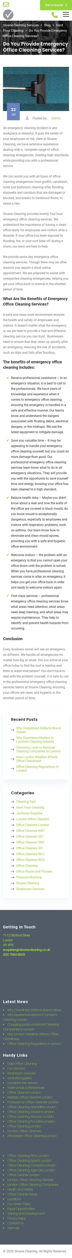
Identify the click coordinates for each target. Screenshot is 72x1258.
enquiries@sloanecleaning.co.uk (26, 949)
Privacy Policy (16, 1218)
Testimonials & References (25, 1087)
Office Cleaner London (23, 1175)
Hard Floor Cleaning (30, 807)
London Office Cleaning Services (30, 1180)
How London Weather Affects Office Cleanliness (37, 759)
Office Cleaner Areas (22, 1194)
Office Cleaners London (32, 825)
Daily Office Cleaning (22, 1063)
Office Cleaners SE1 (30, 836)
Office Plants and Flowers (34, 871)
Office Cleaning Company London (31, 1165)
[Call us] (55, 15)
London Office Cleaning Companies (33, 1184)
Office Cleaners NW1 (30, 831)
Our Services (16, 1068)
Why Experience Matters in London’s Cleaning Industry (35, 740)
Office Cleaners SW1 (30, 842)
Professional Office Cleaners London (33, 1102)
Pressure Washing (29, 877)
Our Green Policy (19, 1204)
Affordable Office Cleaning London (32, 1136)
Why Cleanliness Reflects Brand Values (38, 730)
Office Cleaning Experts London (29, 1160)
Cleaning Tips (26, 802)
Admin (56, 118)
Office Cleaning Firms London (28, 1155)
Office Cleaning (27, 866)
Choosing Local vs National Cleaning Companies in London (38, 749)
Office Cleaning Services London (30, 1116)
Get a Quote (54, 5)
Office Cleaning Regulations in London (37, 768)
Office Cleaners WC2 (30, 860)
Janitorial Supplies (29, 813)
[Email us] (6, 5)
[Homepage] (8, 15)
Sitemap (13, 1228)
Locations (14, 1199)
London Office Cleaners (32, 819)
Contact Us (15, 1223)
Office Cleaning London (24, 1126)
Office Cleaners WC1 (30, 854)
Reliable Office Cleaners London (30, 1097)
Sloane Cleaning (27, 883)
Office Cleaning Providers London (30, 1121)
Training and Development (26, 1213)
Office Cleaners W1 (29, 848)
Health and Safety (20, 1189)
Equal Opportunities (21, 1208)
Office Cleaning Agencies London (31, 1170)
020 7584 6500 (14, 954)
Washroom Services (30, 889)
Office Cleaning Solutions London (30, 1111)
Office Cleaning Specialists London (31, 1107)
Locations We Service (22, 1083)
